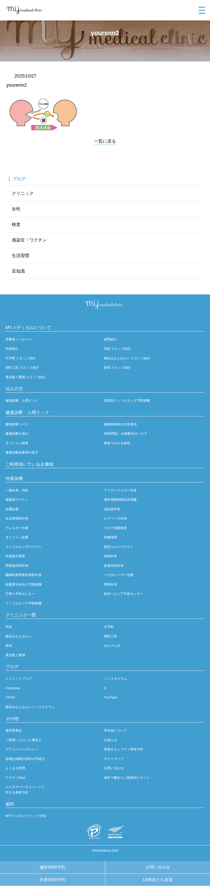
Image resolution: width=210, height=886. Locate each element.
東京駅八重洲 (15, 655)
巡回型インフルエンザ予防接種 (127, 400)
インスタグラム (115, 679)
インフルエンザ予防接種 (23, 603)
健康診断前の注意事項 (120, 424)
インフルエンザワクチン (23, 547)
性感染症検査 (15, 556)
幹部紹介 (12, 349)
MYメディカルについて (28, 327)
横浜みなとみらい (18, 636)
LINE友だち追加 (158, 879)
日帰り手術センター (20, 594)
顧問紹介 (110, 339)
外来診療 (14, 478)
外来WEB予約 (52, 879)
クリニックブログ (18, 679)
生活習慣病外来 (16, 518)
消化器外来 (112, 509)
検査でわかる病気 (117, 443)
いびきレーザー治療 (118, 575)
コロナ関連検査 (115, 528)
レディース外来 (115, 518)
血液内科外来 (114, 566)
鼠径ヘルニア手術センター (123, 594)
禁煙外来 (110, 584)
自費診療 (12, 509)
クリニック (23, 193)
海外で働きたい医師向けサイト (127, 778)
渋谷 (8, 627)
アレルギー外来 (16, 528)
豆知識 (18, 271)
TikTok (10, 697)
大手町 (109, 627)
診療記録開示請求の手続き (25, 759)
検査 (16, 224)
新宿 (8, 646)
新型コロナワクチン (118, 547)
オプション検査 (16, 443)
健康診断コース (16, 424)
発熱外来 (110, 556)
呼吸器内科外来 (16, 566)
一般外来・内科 (16, 490)
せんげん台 (112, 646)
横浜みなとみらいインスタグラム (30, 707)
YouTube (110, 697)
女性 (16, 209)
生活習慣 (20, 255)
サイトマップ (114, 759)
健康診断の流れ (16, 433)
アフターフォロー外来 (120, 490)
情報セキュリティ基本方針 (123, 749)
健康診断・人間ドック (21, 400)
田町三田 (110, 636)
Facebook (12, 688)
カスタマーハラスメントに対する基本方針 (25, 789)
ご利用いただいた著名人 (23, 740)
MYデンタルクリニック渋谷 (25, 816)
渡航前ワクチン (16, 500)
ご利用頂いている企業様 (29, 464)
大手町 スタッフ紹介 (20, 358)
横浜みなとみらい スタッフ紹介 (127, 358)
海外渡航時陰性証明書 (120, 500)
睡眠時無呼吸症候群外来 (23, 575)
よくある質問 (15, 768)
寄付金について (115, 730)
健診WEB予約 (52, 867)
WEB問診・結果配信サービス (125, 433)
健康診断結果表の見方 (21, 452)
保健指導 (110, 537)
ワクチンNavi (15, 778)
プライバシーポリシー (21, 749)
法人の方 (14, 388)
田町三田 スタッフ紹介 (22, 367)
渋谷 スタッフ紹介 (117, 349)
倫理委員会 (13, 730)
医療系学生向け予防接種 (23, 584)
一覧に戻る (105, 141)
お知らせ (110, 740)
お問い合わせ (157, 867)
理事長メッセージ (18, 339)
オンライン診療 (16, 537)
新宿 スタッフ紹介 (117, 367)
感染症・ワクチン (29, 240)
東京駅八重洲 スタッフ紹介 (25, 377)
